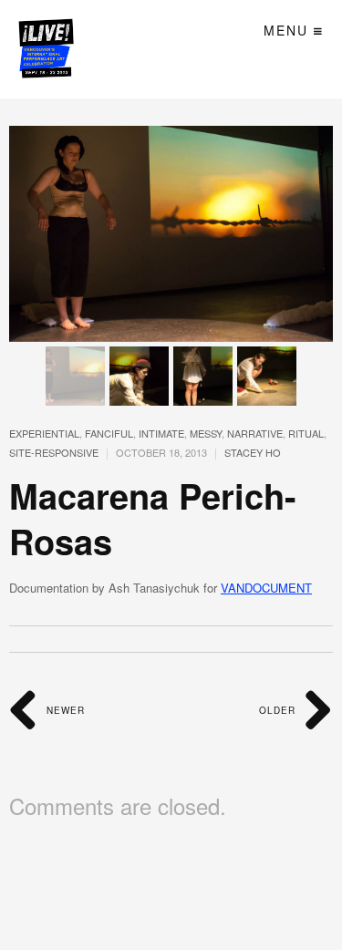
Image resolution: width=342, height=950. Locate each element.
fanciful (109, 433)
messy (206, 433)
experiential (44, 433)
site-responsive (53, 452)
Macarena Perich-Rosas (152, 517)
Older (279, 710)
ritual (306, 433)
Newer (64, 710)
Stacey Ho (252, 452)
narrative (255, 433)
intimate (161, 433)
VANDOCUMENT (266, 587)
